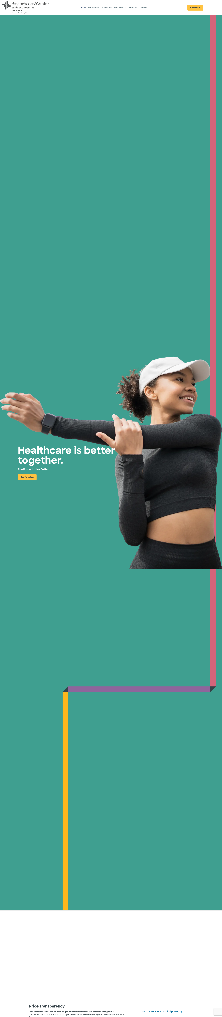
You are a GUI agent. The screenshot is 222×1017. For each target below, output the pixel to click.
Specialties (107, 7)
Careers (143, 7)
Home (83, 7)
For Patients (93, 7)
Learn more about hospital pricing (159, 1011)
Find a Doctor (120, 7)
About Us (133, 7)
